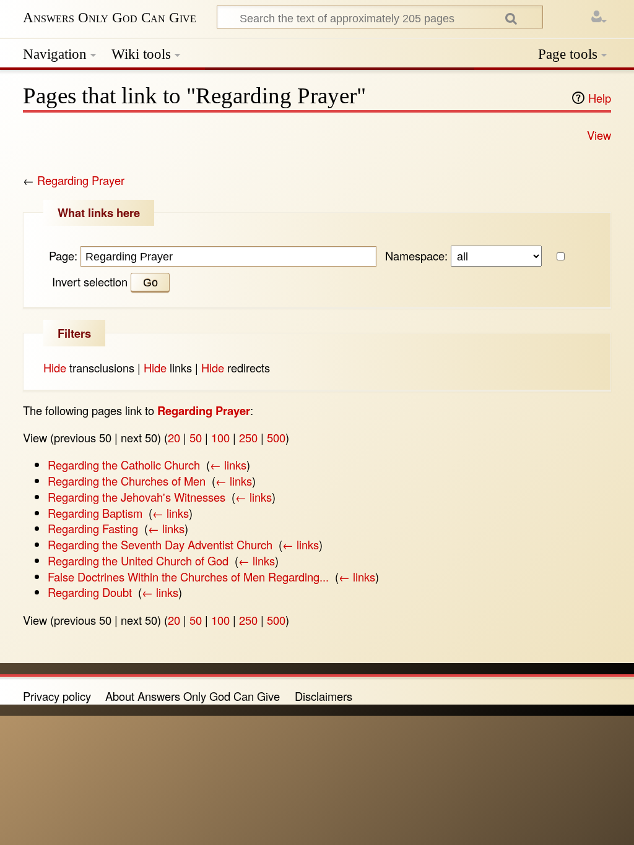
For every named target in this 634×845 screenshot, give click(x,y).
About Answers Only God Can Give (192, 696)
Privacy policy (57, 696)
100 (220, 437)
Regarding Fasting (93, 528)
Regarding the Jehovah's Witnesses (136, 497)
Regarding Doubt (90, 592)
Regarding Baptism (95, 513)
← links (228, 465)
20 (174, 437)
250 (248, 437)
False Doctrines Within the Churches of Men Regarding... (188, 576)
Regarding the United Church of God (138, 560)
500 (276, 437)
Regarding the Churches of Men (127, 481)
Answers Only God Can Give (109, 17)
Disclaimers (323, 696)
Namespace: (416, 255)
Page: (63, 255)
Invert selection (90, 281)
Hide (54, 367)
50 (195, 437)
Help (599, 97)
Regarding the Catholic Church (124, 465)
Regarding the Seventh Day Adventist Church (160, 544)
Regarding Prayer (80, 180)
